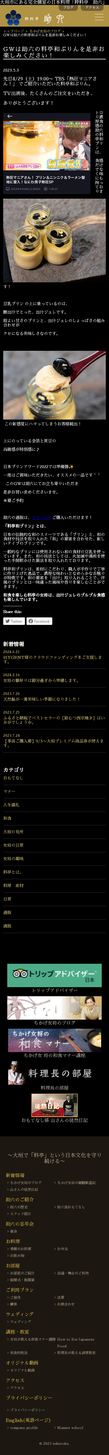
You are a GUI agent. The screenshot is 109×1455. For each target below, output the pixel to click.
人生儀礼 (11, 805)
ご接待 (15, 1297)
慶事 (13, 1304)
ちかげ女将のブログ (45, 31)
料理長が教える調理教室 (76, 1353)
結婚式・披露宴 (22, 1280)
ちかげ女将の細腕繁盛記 (76, 1183)
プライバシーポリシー (27, 1410)
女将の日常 (13, 845)
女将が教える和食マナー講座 (33, 1339)
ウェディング (20, 1322)
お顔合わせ (66, 1304)
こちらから (42, 518)
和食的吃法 (19, 1353)
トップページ (13, 31)
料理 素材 (13, 886)
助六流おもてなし (71, 1207)
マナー (9, 791)
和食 (7, 818)
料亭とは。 (13, 872)
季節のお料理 (20, 1249)
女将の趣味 (13, 859)
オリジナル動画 (22, 1370)
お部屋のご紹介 (22, 1273)
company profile (24, 1428)
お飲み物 (17, 1256)
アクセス (92, 7)
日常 (7, 899)
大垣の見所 (13, 832)
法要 (60, 1297)
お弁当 (62, 1249)
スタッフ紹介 (20, 1214)
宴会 (13, 1231)
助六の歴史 (19, 1207)
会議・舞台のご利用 (73, 1273)
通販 (7, 913)
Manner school (70, 1428)
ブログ (68, 7)
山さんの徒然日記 (24, 1189)
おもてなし (13, 778)
